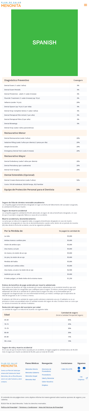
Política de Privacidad (9, 407)
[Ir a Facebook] (79, 368)
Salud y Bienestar (48, 378)
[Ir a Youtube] (85, 368)
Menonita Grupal (31, 376)
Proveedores (46, 375)
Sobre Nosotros (47, 382)
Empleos (45, 385)
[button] (85, 4)
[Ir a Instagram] (79, 370)
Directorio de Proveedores (46, 370)
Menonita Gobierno (32, 373)
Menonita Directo (31, 369)
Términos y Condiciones (28, 407)
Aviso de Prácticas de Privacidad (51, 407)
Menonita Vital (30, 379)
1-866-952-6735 (66, 369)
